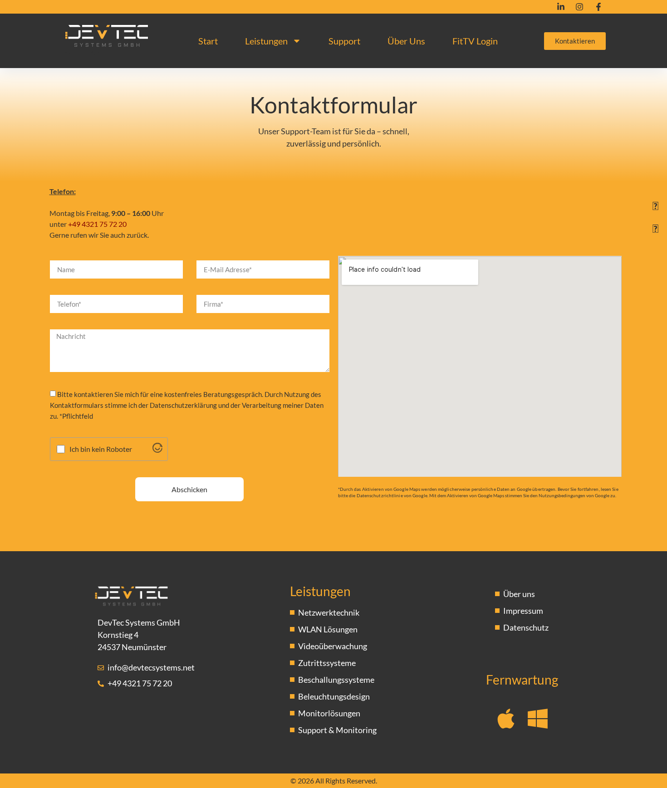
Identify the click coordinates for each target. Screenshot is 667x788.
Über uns (406, 40)
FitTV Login (475, 40)
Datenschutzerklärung (183, 405)
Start (208, 40)
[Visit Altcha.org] (157, 449)
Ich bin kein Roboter (100, 449)
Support (344, 40)
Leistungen (266, 40)
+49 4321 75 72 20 (97, 224)
